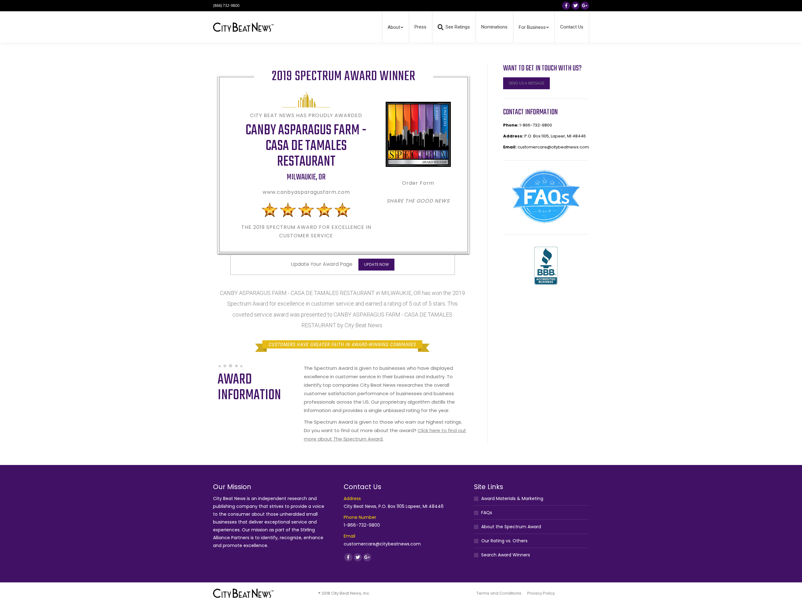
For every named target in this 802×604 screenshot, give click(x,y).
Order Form (418, 183)
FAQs (486, 512)
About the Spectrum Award (511, 527)
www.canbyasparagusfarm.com (306, 192)
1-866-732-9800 (535, 125)
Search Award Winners (505, 555)
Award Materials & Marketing (512, 498)
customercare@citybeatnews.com (553, 147)
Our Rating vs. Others (504, 541)
